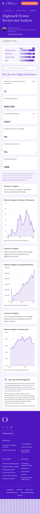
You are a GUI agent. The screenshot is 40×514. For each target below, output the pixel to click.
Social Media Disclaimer (27, 492)
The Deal (24, 474)
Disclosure (10, 489)
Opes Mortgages (26, 444)
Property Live (25, 468)
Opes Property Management (25, 451)
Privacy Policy (29, 489)
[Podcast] (3, 427)
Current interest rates (8, 472)
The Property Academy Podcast (26, 464)
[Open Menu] (3, 3)
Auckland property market (10, 466)
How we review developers (21, 10)
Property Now (25, 471)
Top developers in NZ (9, 10)
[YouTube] (7, 427)
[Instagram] (11, 427)
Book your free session (9, 450)
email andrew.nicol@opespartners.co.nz (16, 179)
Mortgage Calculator (8, 478)
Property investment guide (10, 463)
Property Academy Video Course (27, 478)
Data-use (20, 495)
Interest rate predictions (9, 475)
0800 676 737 (7, 433)
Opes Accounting (26, 447)
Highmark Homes (34, 10)
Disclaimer (19, 489)
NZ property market (8, 469)
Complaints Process (12, 492)
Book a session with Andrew (15, 34)
